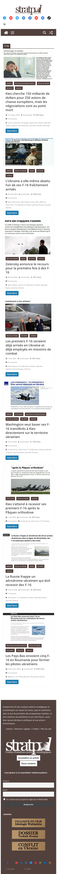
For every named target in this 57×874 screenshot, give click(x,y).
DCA (37, 202)
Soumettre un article (28, 757)
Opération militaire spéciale (40, 123)
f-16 (22, 123)
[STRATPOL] (6, 33)
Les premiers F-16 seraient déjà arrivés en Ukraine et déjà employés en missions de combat (28, 347)
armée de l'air (13, 449)
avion (10, 123)
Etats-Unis (9, 205)
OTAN (20, 677)
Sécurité (10, 88)
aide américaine (14, 202)
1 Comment (12, 593)
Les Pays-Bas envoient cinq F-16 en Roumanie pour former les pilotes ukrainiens (28, 660)
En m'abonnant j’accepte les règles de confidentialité (27, 799)
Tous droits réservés (41, 869)
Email (5, 790)
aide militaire (25, 202)
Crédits (35, 729)
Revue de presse (43, 83)
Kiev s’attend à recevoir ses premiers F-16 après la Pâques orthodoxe (26, 508)
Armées (9, 83)
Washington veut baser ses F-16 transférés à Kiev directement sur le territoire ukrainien (28, 430)
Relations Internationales (24, 83)
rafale (8, 125)
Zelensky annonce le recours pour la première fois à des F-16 (28, 268)
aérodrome (12, 597)
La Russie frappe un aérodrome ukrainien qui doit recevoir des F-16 (28, 580)
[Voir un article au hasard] (51, 33)
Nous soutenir (28, 763)
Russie (32, 171)
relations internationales (20, 125)
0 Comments (12, 119)
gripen (26, 123)
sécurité (33, 125)
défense (43, 202)
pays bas (26, 677)
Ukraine (19, 88)
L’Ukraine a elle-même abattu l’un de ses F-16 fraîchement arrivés (28, 185)
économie (16, 123)
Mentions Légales (22, 729)
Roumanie (10, 650)
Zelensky (46, 125)
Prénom (6, 781)
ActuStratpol (27, 115)
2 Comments (12, 446)
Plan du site (46, 729)
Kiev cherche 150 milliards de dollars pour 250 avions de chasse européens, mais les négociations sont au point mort (28, 101)
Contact (9, 729)
